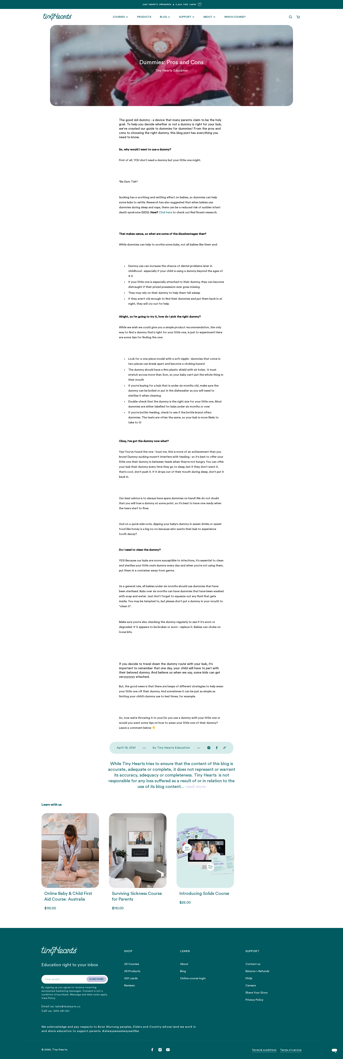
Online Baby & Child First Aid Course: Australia (68, 896)
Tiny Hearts (59, 1049)
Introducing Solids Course (204, 893)
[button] (290, 17)
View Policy (48, 998)
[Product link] (70, 862)
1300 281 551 (61, 1011)
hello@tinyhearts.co (68, 1006)
